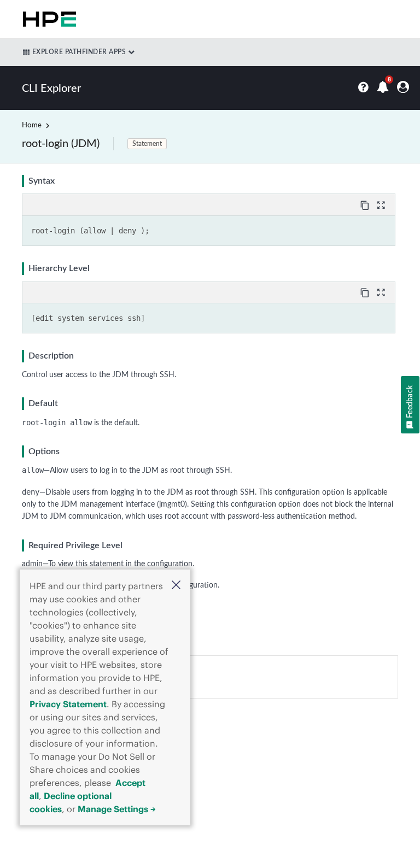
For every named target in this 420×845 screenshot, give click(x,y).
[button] (176, 586)
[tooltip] (366, 204)
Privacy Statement (68, 704)
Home (32, 125)
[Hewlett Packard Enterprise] (47, 19)
